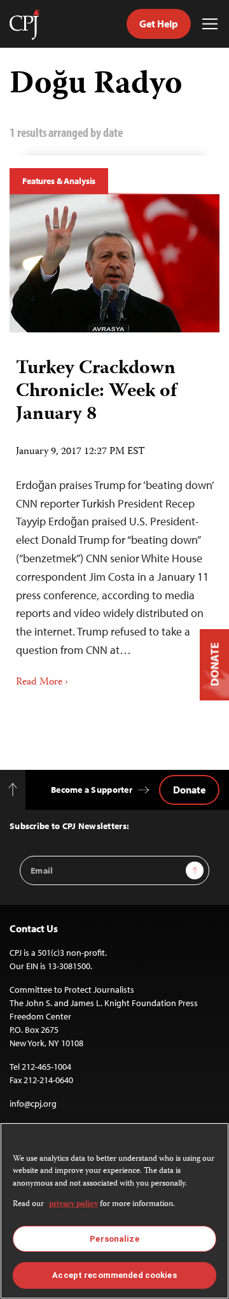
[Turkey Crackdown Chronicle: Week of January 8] (114, 263)
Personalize (114, 1239)
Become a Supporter (91, 789)
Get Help (158, 23)
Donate (189, 789)
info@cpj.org (33, 1103)
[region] (114, 1211)
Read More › (42, 682)
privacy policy (73, 1204)
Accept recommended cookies (114, 1275)
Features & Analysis (58, 181)
